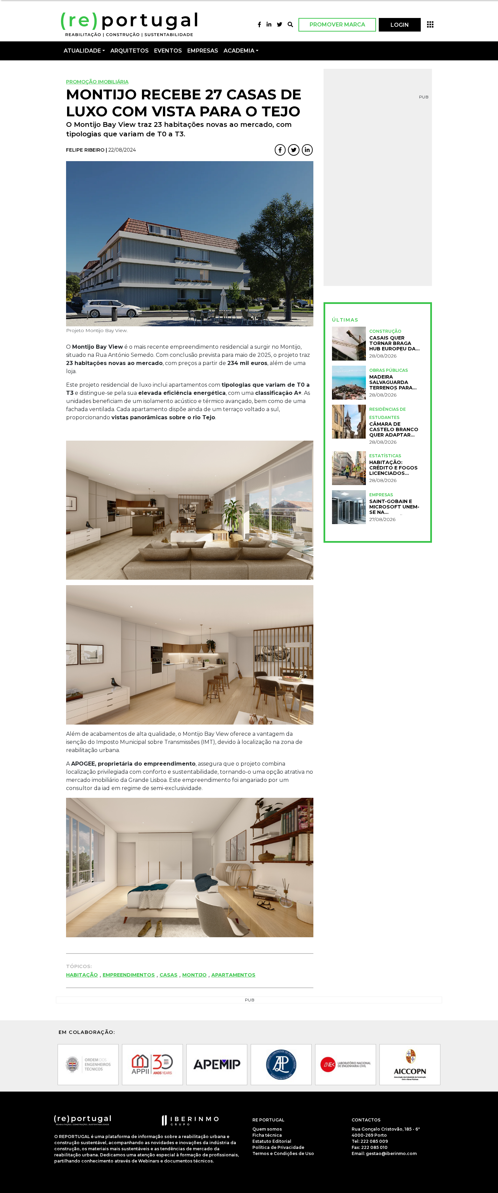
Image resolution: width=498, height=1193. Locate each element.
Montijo (194, 975)
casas (169, 975)
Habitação (82, 975)
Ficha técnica (267, 1134)
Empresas (202, 50)
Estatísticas (385, 455)
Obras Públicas (388, 370)
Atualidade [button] (82, 50)
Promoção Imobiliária (97, 82)
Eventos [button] (168, 50)
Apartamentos (233, 975)
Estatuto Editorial (271, 1140)
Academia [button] (239, 50)
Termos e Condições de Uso (283, 1153)
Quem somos (267, 1128)
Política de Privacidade (278, 1147)
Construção (385, 331)
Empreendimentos (129, 975)
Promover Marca (337, 24)
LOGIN (400, 25)
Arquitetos (129, 50)
